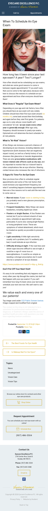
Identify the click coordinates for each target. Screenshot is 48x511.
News (10, 368)
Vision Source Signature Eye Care (24, 487)
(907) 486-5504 (27, 463)
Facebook (24, 479)
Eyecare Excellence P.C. (27, 494)
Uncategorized (14, 373)
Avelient (35, 499)
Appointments (36, 13)
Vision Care (12, 377)
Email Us (24, 473)
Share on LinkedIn (27, 331)
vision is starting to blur (34, 198)
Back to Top (24, 505)
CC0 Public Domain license (32, 301)
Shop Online (25, 402)
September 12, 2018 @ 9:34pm (28, 324)
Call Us (16, 13)
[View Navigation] (3, 13)
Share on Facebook (20, 331)
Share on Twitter (24, 331)
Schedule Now (25, 429)
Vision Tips (28, 327)
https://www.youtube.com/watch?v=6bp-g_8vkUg (23, 264)
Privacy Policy (15, 499)
